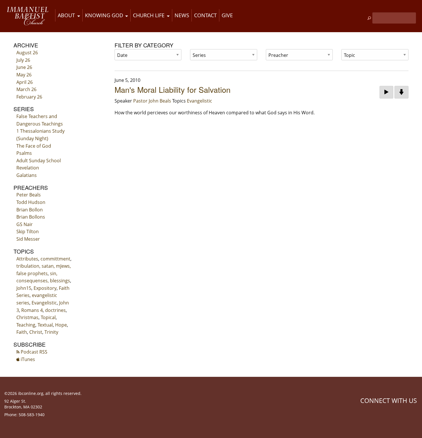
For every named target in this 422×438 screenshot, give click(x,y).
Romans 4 (32, 310)
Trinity (51, 332)
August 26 (27, 52)
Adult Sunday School (38, 160)
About (66, 15)
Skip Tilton (27, 231)
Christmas (27, 317)
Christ (35, 332)
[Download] (401, 92)
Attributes (27, 259)
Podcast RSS (33, 352)
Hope (61, 325)
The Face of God (33, 146)
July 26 (23, 60)
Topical (48, 317)
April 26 (24, 82)
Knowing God (104, 15)
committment (55, 259)
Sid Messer (28, 239)
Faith (21, 332)
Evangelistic (44, 303)
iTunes (27, 359)
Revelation (27, 168)
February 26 (29, 97)
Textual (45, 325)
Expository (45, 288)
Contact (205, 15)
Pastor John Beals (152, 101)
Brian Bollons (30, 217)
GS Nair (24, 224)
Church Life (148, 15)
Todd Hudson (30, 202)
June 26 (24, 67)
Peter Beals (28, 195)
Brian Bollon (29, 210)
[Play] (386, 92)
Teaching (25, 325)
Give (227, 15)
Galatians (26, 175)
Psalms (24, 153)
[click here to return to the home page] (27, 16)
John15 (23, 288)
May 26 (24, 75)
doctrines (55, 310)
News (182, 15)
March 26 (26, 89)
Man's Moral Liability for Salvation (173, 89)
